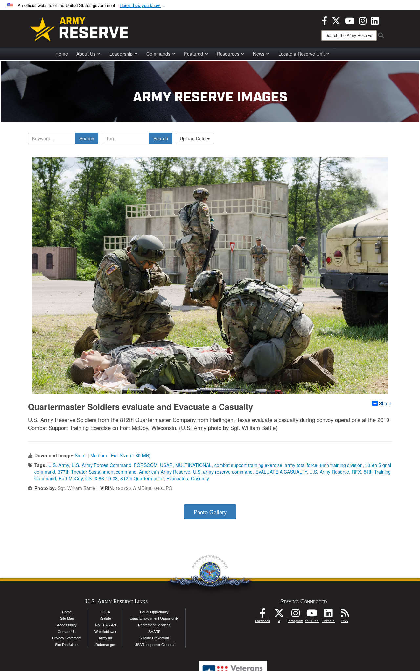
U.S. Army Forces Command (101, 465)
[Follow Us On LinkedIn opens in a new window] (328, 614)
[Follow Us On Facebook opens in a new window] (262, 614)
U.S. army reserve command (223, 471)
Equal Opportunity (154, 612)
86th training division (341, 465)
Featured (193, 53)
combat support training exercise (248, 465)
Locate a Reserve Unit (301, 53)
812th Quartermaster (142, 478)
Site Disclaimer (67, 645)
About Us (85, 53)
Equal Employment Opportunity (154, 618)
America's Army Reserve (164, 471)
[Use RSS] (344, 614)
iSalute (105, 618)
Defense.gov (105, 645)
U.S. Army (58, 465)
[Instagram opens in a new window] (363, 20)
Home (61, 53)
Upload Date (193, 138)
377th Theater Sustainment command (97, 471)
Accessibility (67, 625)
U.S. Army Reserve (329, 471)
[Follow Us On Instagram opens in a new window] (295, 614)
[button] (143, 5)
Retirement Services (154, 625)
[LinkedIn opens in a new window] (375, 20)
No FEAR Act (105, 625)
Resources (228, 53)
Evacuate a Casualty (187, 478)
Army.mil (105, 638)
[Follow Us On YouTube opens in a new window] (312, 614)
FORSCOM (146, 465)
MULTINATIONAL (193, 465)
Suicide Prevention (154, 638)
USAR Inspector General (154, 645)
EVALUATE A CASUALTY (281, 471)
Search (86, 138)
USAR (166, 465)
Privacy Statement (66, 638)
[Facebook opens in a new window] (324, 20)
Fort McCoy (71, 478)
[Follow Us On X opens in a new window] (279, 614)
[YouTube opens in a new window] (349, 20)
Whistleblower (105, 632)
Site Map (67, 618)
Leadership (121, 53)
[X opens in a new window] (336, 20)
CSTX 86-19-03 (101, 478)
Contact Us (67, 632)
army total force (301, 465)
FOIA (105, 612)
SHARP (154, 632)
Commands (158, 53)
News (258, 53)
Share (385, 403)
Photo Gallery (210, 512)
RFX (356, 471)
